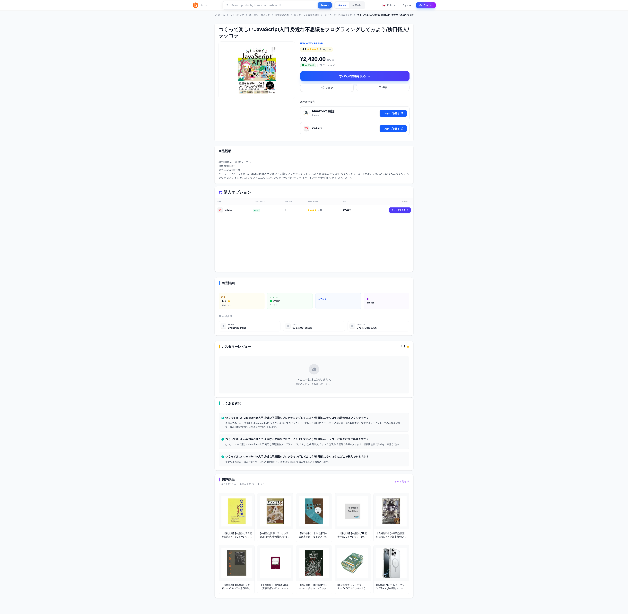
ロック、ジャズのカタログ (338, 14)
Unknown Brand (311, 43)
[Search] (227, 5)
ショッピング (237, 14)
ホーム (204, 5)
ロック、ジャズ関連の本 (306, 14)
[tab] (342, 5)
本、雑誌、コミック (259, 14)
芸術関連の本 (282, 14)
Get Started (425, 5)
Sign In (407, 5)
